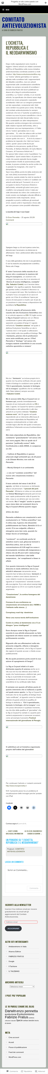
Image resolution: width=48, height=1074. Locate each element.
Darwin (10, 1011)
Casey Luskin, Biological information (14, 832)
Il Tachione (13, 966)
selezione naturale (10, 1020)
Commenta (34, 888)
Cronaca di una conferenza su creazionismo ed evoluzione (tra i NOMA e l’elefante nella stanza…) (23, 604)
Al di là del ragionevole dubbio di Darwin (33, 832)
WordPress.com (15, 1057)
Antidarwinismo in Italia (17, 946)
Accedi (11, 1042)
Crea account (14, 1037)
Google (11, 961)
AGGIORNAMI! (13, 928)
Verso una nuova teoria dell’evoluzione (22, 618)
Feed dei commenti (16, 1052)
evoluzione (10, 1014)
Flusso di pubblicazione (18, 1047)
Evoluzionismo (25, 1014)
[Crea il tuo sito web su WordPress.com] (24, 3)
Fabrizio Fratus (16, 1017)
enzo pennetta (27, 1011)
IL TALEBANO (14, 971)
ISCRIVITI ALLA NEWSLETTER (18, 904)
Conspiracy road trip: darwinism (19, 612)
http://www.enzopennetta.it (16, 786)
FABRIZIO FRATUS (16, 956)
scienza (31, 1018)
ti (25, 749)
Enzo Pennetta (13, 217)
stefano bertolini (28, 1020)
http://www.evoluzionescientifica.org (26, 74)
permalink (22, 824)
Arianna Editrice (15, 952)
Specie (19, 1020)
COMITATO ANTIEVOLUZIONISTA (24, 22)
